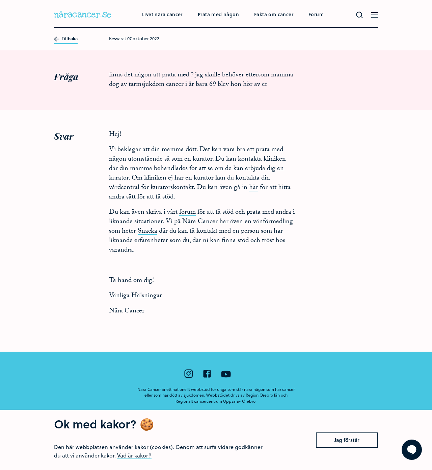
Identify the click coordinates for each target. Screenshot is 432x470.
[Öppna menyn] (375, 15)
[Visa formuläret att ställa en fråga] (412, 450)
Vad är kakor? (134, 455)
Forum (316, 14)
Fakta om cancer (273, 14)
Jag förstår (346, 440)
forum (187, 212)
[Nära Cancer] (82, 15)
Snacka (147, 231)
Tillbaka (69, 39)
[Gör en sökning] (359, 15)
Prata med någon (218, 14)
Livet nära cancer (162, 14)
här (253, 188)
